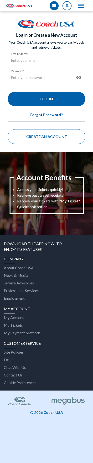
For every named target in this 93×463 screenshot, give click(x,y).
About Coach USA (19, 267)
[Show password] (79, 77)
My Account (14, 317)
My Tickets (13, 325)
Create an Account (46, 136)
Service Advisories (19, 283)
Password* (17, 70)
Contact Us (13, 375)
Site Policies (14, 352)
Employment (14, 298)
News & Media (16, 275)
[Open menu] (81, 5)
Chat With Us (15, 367)
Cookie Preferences (20, 382)
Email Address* (20, 53)
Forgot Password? (46, 114)
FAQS (8, 359)
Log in (46, 99)
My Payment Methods (22, 332)
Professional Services (21, 290)
